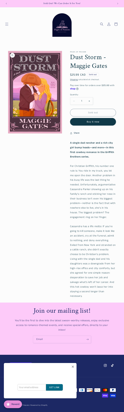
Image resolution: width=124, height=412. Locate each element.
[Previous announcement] (6, 3)
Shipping (74, 79)
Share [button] (77, 133)
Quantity (74, 94)
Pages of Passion (22, 405)
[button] (6, 24)
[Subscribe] (87, 339)
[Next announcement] (117, 3)
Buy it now (93, 121)
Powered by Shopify (39, 405)
